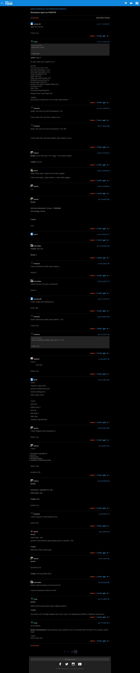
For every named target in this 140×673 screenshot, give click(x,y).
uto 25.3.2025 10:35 (103, 428)
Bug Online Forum (8, 3)
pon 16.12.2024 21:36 (103, 246)
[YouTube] (79, 664)
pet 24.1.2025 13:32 (103, 299)
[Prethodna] (64, 651)
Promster (37, 108)
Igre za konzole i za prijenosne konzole (48, 9)
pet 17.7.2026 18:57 (103, 623)
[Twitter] (66, 664)
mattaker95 (37, 299)
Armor (36, 170)
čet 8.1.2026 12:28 (104, 531)
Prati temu (100, 18)
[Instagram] (73, 664)
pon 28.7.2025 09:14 (103, 481)
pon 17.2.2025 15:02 (103, 334)
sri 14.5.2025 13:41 (104, 446)
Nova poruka (35, 18)
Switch (36, 531)
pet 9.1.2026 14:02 (104, 558)
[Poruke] (131, 3)
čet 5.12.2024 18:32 (103, 199)
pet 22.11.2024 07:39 (103, 170)
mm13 (36, 234)
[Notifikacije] (126, 3)
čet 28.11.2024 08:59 (103, 186)
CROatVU (36, 359)
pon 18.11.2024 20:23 (103, 108)
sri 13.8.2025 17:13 (104, 514)
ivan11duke (37, 246)
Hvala (99, 36)
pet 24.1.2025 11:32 (103, 281)
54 (75, 652)
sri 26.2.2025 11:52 (104, 359)
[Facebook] (60, 664)
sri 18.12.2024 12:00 (103, 263)
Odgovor (92, 36)
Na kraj (107, 18)
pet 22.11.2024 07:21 (103, 153)
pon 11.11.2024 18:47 (103, 24)
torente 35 (37, 24)
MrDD (35, 380)
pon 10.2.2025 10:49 (103, 316)
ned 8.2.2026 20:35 (103, 582)
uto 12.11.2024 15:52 (103, 42)
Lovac (35, 42)
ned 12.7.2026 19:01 (103, 599)
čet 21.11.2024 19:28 (103, 126)
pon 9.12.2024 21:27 (103, 234)
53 (72, 652)
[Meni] (137, 3)
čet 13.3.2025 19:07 (103, 380)
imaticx (36, 153)
